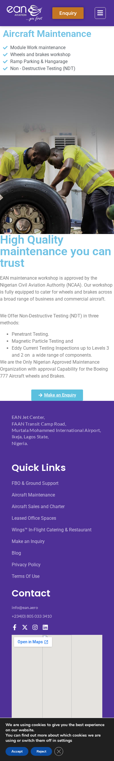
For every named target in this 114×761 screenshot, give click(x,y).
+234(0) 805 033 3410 (32, 616)
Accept (17, 751)
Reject (41, 751)
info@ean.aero (25, 607)
